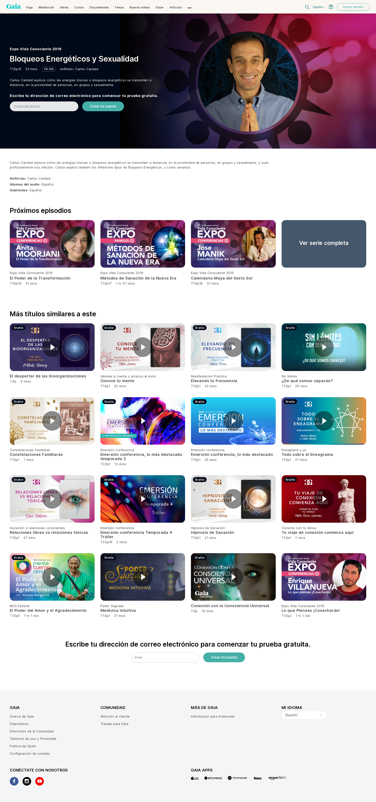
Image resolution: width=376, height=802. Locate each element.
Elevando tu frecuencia (214, 380)
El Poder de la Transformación (40, 278)
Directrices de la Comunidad (32, 731)
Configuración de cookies (30, 753)
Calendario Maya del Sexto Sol (221, 278)
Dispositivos (19, 724)
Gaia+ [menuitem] (159, 7)
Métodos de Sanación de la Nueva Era (138, 278)
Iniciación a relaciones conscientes (37, 528)
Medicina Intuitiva (118, 610)
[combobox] (304, 715)
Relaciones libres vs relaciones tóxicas (49, 532)
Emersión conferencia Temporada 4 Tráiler (136, 534)
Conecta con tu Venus (299, 528)
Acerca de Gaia (22, 716)
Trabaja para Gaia (114, 724)
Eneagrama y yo (294, 450)
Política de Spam (23, 746)
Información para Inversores (213, 716)
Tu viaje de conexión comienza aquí (318, 532)
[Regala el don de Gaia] (331, 6)
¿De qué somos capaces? (307, 380)
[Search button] (307, 6)
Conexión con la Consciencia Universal (230, 605)
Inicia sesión (353, 7)
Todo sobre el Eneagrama (307, 454)
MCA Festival (20, 606)
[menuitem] (29, 6)
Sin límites (289, 376)
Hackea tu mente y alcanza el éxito (128, 376)
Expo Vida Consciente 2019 (35, 49)
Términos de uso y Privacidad (33, 739)
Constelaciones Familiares (30, 450)
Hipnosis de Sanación (208, 528)
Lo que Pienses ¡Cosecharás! (311, 610)
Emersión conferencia (117, 450)
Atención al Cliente (115, 716)
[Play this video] (52, 347)
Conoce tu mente (117, 380)
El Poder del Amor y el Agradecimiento (48, 610)
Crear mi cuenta (103, 106)
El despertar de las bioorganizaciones (48, 376)
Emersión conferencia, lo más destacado (232, 454)
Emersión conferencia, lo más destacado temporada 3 (141, 456)
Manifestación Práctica (209, 376)
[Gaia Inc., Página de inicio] (13, 6)
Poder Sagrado (112, 606)
